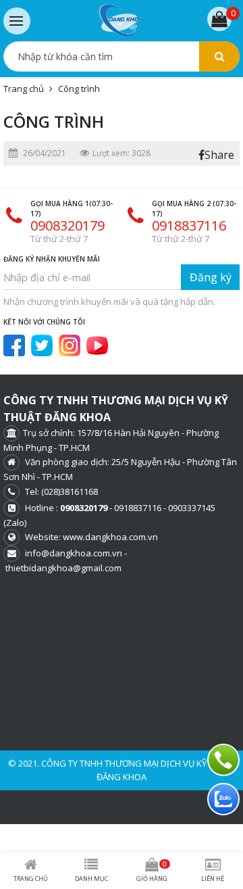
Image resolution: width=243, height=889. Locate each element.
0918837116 (189, 225)
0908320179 (67, 225)
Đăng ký (211, 277)
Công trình (79, 88)
